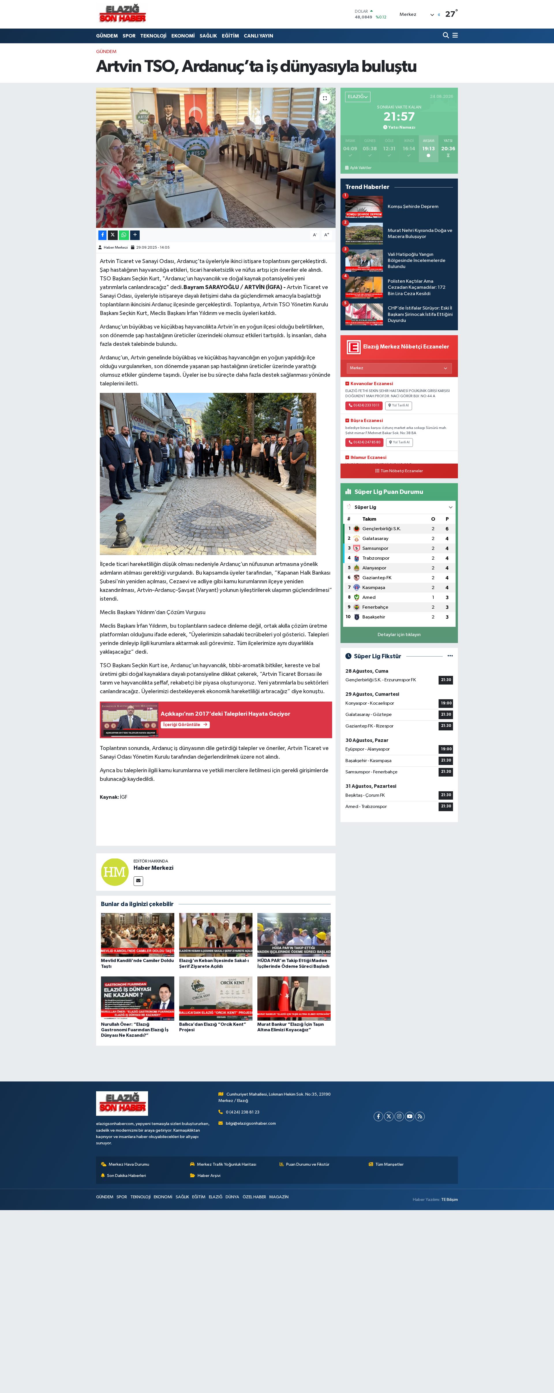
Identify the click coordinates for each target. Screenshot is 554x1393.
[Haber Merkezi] (115, 871)
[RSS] (420, 1116)
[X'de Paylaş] (113, 235)
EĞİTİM (230, 35)
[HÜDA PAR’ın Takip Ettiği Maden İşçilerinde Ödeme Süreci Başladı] (294, 934)
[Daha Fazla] (135, 235)
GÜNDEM (107, 35)
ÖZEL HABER (254, 1197)
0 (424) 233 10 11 (366, 405)
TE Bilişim (449, 1199)
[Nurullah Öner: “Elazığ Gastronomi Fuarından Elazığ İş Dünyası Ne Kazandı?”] (137, 998)
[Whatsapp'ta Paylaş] (124, 235)
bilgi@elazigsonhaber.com (251, 1123)
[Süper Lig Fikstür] (450, 656)
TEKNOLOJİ (153, 35)
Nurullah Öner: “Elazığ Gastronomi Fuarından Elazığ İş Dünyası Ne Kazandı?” (135, 1030)
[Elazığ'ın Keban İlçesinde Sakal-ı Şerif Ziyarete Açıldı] (215, 934)
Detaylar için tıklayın (399, 634)
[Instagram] (399, 1116)
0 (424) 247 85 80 (366, 442)
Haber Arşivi (209, 1175)
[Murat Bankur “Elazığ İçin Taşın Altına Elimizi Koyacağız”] (294, 998)
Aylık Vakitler (360, 168)
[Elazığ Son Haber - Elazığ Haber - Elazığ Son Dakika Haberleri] (122, 14)
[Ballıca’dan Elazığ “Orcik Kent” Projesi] (215, 998)
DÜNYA (232, 1197)
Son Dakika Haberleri (126, 1175)
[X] (389, 1116)
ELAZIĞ (215, 1197)
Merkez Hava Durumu (129, 1164)
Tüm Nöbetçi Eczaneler (402, 471)
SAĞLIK (208, 35)
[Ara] (446, 36)
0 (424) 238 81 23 (242, 1112)
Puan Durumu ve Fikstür (308, 1164)
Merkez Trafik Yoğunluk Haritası (226, 1164)
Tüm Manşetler (389, 1164)
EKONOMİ (183, 35)
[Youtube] (409, 1116)
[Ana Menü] (454, 36)
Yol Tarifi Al (400, 405)
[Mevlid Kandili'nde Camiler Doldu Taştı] (137, 934)
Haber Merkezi (116, 248)
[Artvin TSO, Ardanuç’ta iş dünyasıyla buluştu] (216, 158)
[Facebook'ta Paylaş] (102, 235)
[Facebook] (378, 1116)
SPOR (129, 35)
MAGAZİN (279, 1197)
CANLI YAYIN (258, 35)
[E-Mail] (138, 881)
